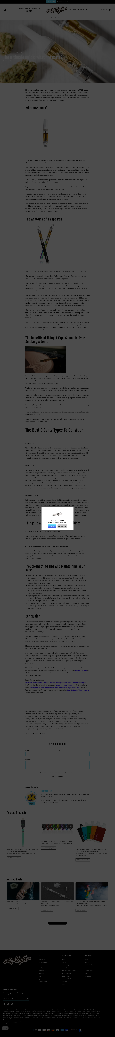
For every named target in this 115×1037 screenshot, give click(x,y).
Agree (52, 526)
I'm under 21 (62, 526)
